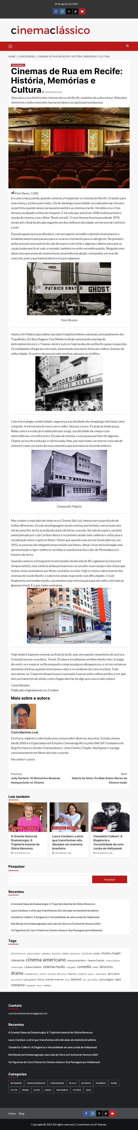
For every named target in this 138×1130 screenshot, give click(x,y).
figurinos (72, 974)
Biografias (16, 1083)
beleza (65, 953)
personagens (106, 979)
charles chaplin (111, 953)
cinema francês (96, 960)
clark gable (71, 967)
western (47, 985)
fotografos (82, 974)
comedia (84, 966)
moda (67, 980)
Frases (25, 1090)
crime (95, 967)
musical (76, 979)
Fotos (14, 1090)
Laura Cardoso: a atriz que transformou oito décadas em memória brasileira (55, 910)
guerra (91, 974)
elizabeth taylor (31, 974)
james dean (101, 974)
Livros (48, 1090)
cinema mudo (54, 966)
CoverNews (83, 1124)
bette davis (75, 953)
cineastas (18, 960)
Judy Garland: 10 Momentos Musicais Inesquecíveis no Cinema (35, 778)
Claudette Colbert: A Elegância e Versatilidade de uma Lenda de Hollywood (55, 917)
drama (17, 973)
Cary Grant (86, 953)
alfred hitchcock (18, 953)
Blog (21, 1113)
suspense (30, 985)
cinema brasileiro (76, 960)
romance (18, 985)
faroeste (52, 974)
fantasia (42, 974)
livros (41, 979)
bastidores (56, 953)
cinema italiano (33, 966)
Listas (37, 1090)
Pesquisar (16, 866)
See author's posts (23, 759)
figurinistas (62, 974)
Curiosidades (18, 65)
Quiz (88, 1090)
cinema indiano (113, 960)
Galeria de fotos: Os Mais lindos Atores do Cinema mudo (99, 778)
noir (84, 980)
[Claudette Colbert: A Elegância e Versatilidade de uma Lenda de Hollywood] (110, 817)
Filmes (114, 1083)
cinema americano (46, 959)
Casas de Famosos (36, 1083)
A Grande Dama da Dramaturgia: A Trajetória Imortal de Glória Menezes (53, 903)
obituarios (31, 828)
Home (12, 1113)
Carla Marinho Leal (53, 92)
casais (96, 953)
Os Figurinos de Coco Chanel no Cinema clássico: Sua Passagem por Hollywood (56, 930)
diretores (106, 967)
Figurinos (101, 1083)
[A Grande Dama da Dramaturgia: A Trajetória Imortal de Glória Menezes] (27, 817)
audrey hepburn (34, 953)
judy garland (30, 979)
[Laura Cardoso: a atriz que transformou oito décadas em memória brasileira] (69, 817)
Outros (77, 1090)
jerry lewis (114, 973)
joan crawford (16, 980)
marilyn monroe (54, 979)
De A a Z (73, 1083)
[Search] (127, 46)
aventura (46, 953)
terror (39, 985)
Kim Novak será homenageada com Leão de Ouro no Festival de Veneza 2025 (56, 923)
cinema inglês (17, 967)
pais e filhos (93, 979)
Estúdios (86, 1083)
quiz (118, 979)
